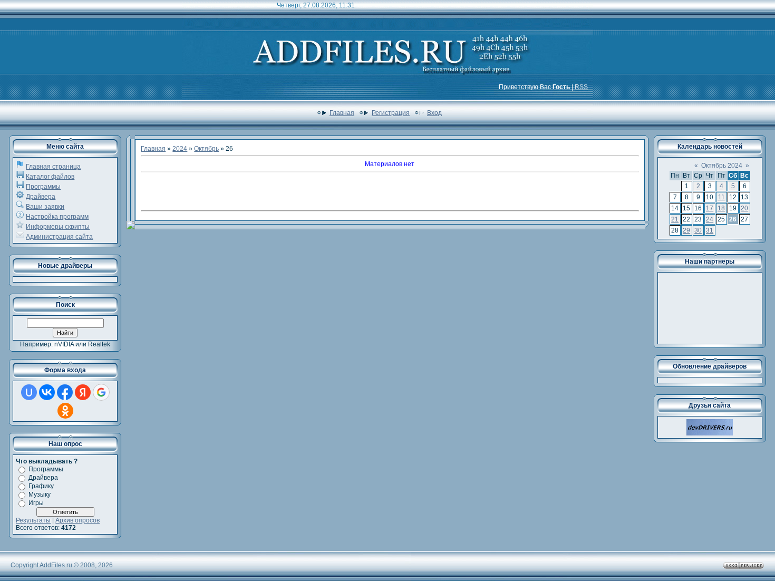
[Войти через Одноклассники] (65, 411)
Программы (43, 186)
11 (721, 197)
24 (709, 219)
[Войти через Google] (101, 392)
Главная (342, 113)
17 (709, 208)
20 (744, 208)
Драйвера (40, 196)
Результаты (33, 520)
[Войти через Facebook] (65, 392)
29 (686, 230)
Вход (434, 113)
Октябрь (206, 148)
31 (709, 230)
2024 (179, 148)
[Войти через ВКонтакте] (47, 392)
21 (675, 219)
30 (698, 230)
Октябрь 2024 (721, 165)
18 (721, 208)
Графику (41, 486)
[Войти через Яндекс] (83, 392)
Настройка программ (57, 216)
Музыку (39, 494)
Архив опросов (77, 520)
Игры (36, 503)
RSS (581, 87)
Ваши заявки (45, 206)
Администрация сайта (59, 236)
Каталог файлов (50, 176)
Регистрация (391, 113)
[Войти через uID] (29, 392)
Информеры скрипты (58, 226)
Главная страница (53, 166)
